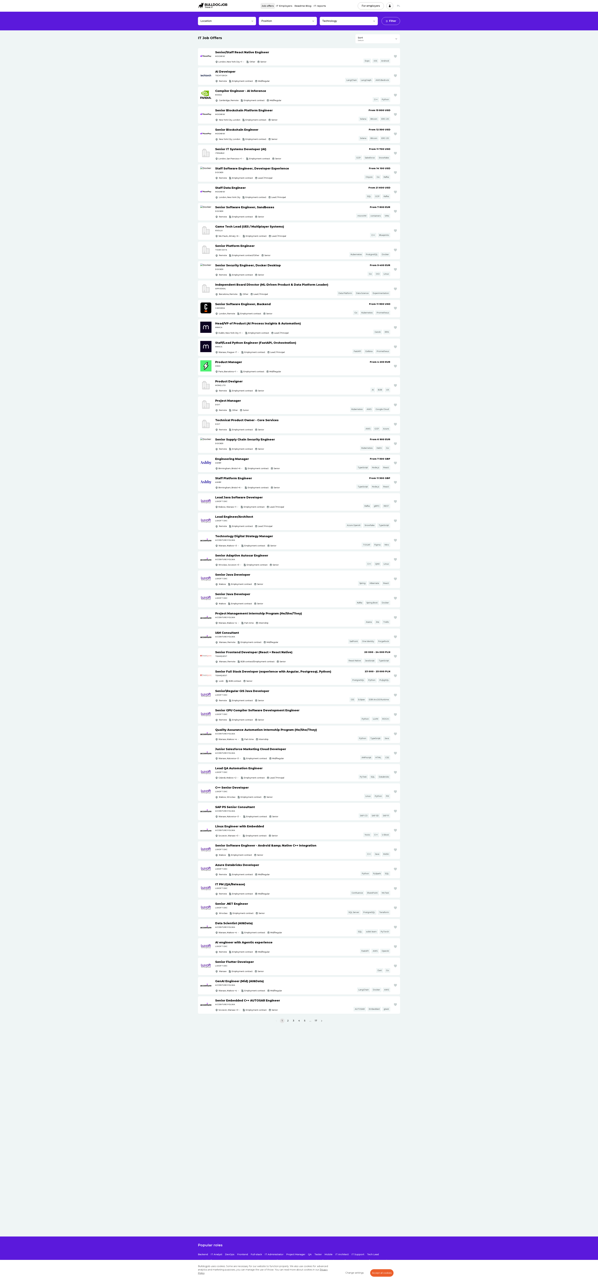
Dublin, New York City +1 (229, 333)
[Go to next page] (321, 1020)
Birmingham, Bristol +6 (229, 468)
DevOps (229, 1254)
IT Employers (284, 5)
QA (310, 1254)
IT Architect (342, 1254)
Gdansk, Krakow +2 (227, 778)
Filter (392, 20)
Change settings (354, 1272)
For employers (371, 5)
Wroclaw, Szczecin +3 (228, 565)
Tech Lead (373, 1254)
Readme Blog (302, 5)
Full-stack (256, 1254)
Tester (318, 1254)
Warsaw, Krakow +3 (227, 546)
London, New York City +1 (230, 62)
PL (398, 5)
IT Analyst (216, 1254)
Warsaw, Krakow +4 (227, 623)
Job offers (268, 5)
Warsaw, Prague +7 (227, 352)
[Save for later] (395, 56)
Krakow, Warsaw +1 (227, 507)
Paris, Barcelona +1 (227, 371)
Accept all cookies (382, 1273)
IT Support (357, 1254)
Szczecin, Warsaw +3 (228, 836)
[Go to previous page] (276, 1020)
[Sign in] (389, 5)
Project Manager (295, 1254)
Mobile (328, 1254)
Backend (203, 1254)
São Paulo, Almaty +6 (228, 236)
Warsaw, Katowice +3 (228, 758)
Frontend (242, 1254)
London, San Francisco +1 (230, 158)
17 (316, 1020)
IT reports (320, 5)
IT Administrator (274, 1254)
